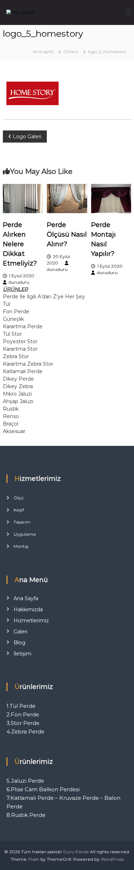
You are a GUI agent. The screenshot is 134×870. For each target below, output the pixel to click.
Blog (19, 642)
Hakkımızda (28, 609)
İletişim (22, 653)
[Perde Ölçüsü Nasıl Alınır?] (67, 198)
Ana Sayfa (26, 598)
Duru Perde (76, 851)
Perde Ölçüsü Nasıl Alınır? (67, 234)
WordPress (112, 859)
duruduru (19, 282)
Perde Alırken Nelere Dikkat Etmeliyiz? (20, 244)
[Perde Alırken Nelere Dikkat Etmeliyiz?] (23, 198)
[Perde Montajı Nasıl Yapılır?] (111, 198)
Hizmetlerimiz (31, 620)
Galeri (21, 631)
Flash (34, 859)
